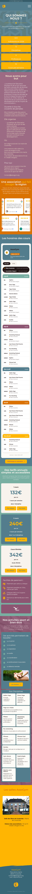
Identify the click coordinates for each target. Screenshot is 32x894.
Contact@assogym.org (11, 175)
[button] (29, 6)
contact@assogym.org (16, 1)
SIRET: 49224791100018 (16, 877)
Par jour (6, 263)
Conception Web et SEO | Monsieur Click (16, 891)
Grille (13, 263)
